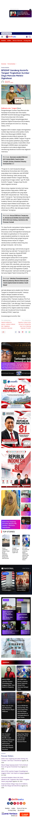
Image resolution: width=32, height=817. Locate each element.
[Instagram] (17, 803)
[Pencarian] (30, 36)
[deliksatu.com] (10, 36)
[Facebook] (8, 803)
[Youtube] (21, 803)
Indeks (13, 808)
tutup (3, 812)
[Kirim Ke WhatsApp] (29, 332)
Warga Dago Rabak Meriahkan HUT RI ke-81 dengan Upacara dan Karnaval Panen (22, 737)
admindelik (7, 81)
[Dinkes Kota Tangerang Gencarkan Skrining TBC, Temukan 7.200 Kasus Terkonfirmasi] (10, 503)
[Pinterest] (14, 803)
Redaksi (7, 808)
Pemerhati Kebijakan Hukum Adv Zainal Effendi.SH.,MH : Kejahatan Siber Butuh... (23, 14)
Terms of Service (22, 808)
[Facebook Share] (16, 332)
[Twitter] (11, 803)
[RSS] (24, 803)
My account (21, 810)
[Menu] (2, 36)
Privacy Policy (12, 810)
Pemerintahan (5, 67)
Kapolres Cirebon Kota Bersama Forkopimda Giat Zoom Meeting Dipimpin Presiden (24, 324)
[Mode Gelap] (27, 36)
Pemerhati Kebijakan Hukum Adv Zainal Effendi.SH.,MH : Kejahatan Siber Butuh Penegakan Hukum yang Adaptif (15, 779)
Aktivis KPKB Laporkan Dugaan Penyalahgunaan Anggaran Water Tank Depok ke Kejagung (8, 683)
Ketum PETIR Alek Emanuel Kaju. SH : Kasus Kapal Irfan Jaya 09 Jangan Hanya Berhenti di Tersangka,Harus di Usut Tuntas (23, 711)
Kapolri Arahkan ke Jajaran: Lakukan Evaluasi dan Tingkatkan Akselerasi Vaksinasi (8, 324)
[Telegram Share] (26, 332)
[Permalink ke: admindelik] (2, 82)
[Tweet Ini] (19, 332)
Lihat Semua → (26, 568)
